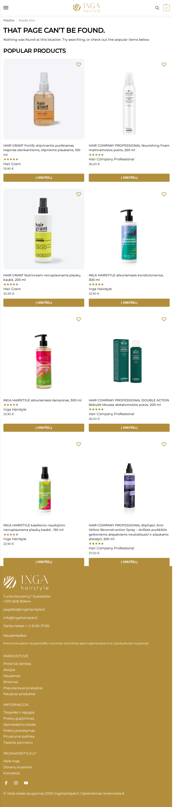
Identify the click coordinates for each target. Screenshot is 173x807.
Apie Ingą (11, 761)
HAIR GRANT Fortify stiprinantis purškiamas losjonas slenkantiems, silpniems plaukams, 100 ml (41, 150)
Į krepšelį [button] (44, 177)
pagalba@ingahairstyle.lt (24, 609)
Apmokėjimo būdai (19, 725)
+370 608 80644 (17, 601)
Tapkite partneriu (18, 743)
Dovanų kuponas (17, 767)
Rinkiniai (10, 682)
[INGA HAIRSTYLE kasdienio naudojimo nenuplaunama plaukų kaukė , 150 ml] (43, 479)
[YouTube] (26, 783)
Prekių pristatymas (19, 731)
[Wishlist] (78, 64)
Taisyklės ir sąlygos (18, 712)
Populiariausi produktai (23, 688)
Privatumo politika (18, 736)
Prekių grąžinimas (18, 718)
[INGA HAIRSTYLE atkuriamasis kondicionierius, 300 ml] (129, 229)
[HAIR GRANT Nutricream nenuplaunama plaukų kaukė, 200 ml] (43, 229)
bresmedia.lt (113, 793)
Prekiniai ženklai (17, 664)
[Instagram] (16, 783)
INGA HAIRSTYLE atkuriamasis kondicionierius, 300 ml (126, 277)
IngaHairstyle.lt (98, 643)
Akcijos (9, 670)
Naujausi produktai (19, 694)
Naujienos (11, 676)
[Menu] (10, 8)
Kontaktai (11, 773)
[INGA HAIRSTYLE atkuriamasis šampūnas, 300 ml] (43, 354)
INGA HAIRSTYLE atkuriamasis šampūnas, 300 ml (42, 400)
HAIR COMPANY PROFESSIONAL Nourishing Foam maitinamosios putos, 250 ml (129, 148)
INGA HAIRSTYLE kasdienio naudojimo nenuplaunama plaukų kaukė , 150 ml (34, 527)
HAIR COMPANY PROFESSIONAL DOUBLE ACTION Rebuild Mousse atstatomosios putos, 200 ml (129, 402)
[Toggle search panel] (157, 8)
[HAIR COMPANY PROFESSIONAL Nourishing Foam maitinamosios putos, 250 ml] (129, 99)
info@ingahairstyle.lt (20, 618)
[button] (166, 8)
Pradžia (8, 20)
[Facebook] (6, 783)
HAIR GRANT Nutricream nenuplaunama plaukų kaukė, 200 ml (41, 277)
